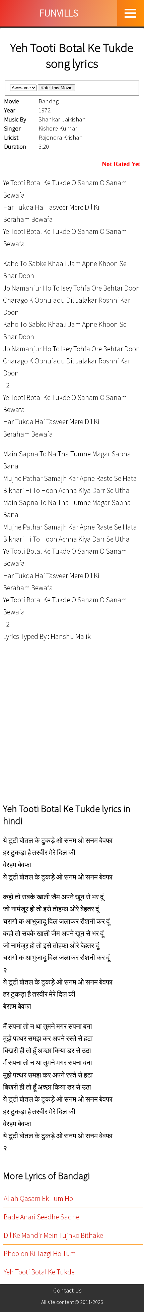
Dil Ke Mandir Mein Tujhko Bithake (53, 1235)
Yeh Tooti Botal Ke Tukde (39, 1271)
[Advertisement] (72, 722)
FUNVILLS (59, 13)
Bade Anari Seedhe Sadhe (41, 1216)
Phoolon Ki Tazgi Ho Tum (40, 1253)
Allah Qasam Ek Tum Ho (38, 1198)
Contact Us (67, 1290)
